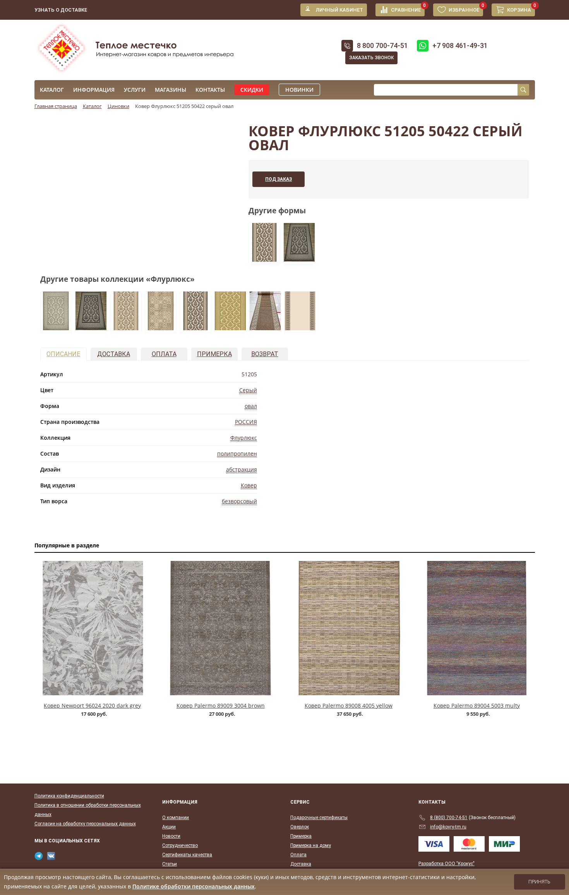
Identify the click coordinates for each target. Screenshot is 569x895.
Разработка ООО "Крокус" (446, 863)
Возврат (264, 354)
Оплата (164, 354)
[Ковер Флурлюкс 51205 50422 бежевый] (299, 259)
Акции (169, 827)
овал (251, 406)
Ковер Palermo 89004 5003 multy (477, 705)
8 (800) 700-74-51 (449, 817)
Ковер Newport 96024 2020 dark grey (92, 705)
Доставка (113, 354)
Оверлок (299, 827)
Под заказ (278, 179)
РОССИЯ (246, 421)
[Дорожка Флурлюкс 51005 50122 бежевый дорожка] (230, 328)
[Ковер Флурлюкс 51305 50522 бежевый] (56, 328)
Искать (523, 90)
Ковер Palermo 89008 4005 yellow (348, 705)
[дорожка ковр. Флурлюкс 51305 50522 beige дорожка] (125, 328)
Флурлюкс (243, 437)
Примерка (214, 354)
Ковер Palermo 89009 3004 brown (221, 705)
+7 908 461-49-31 (460, 45)
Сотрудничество (180, 845)
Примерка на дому (310, 845)
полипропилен (237, 453)
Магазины (170, 89)
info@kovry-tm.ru (448, 827)
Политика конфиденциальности (69, 796)
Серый (248, 390)
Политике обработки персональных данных (193, 886)
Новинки (299, 89)
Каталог (52, 89)
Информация (94, 89)
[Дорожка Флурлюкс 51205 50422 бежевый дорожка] (264, 259)
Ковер (249, 485)
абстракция (241, 469)
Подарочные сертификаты (319, 817)
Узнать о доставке (60, 10)
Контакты (210, 89)
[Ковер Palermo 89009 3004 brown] (220, 628)
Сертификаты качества (187, 854)
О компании (175, 817)
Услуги (135, 89)
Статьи (169, 864)
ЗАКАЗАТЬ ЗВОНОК (371, 57)
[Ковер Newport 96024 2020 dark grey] (93, 628)
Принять (539, 882)
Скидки (251, 89)
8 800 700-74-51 (382, 45)
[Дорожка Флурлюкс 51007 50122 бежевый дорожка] (265, 328)
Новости (171, 836)
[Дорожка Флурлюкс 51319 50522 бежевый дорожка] (160, 328)
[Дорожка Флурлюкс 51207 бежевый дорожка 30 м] (299, 328)
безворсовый (239, 501)
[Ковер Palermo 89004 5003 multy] (477, 628)
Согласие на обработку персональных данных (85, 823)
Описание (63, 354)
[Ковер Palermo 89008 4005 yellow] (348, 628)
